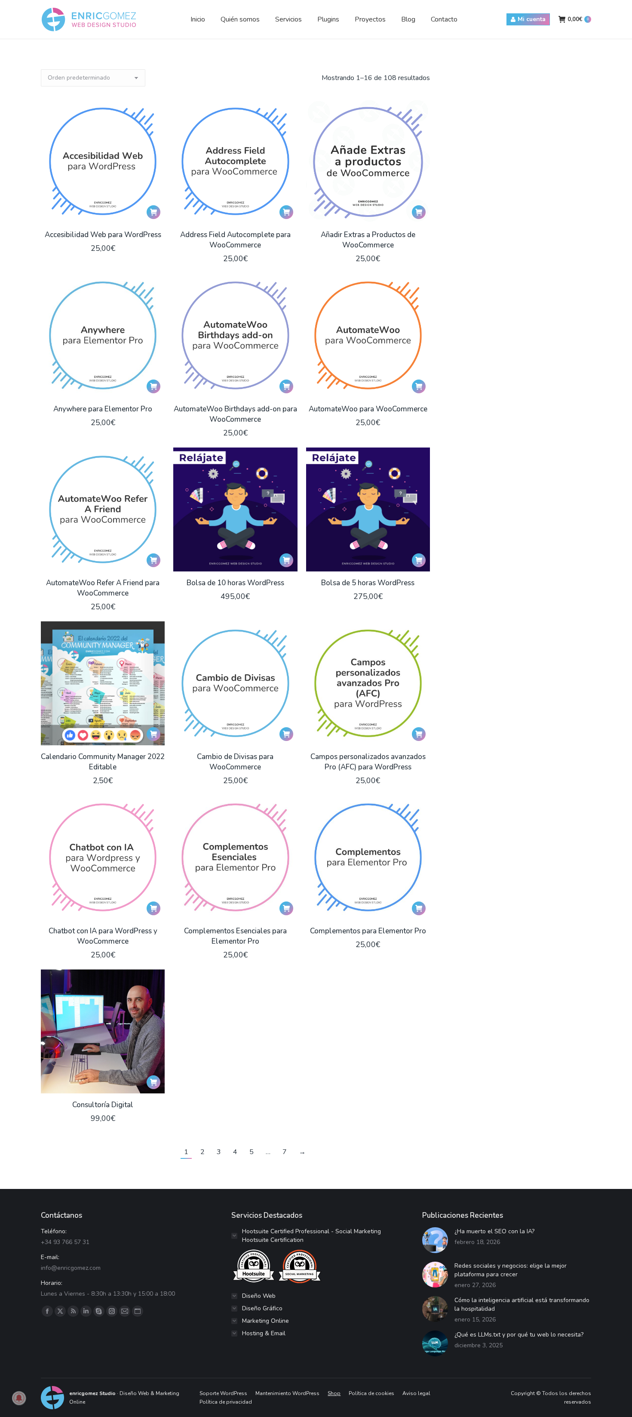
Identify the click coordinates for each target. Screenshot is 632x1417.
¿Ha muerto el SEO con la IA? (494, 1231)
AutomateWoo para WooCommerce (368, 409)
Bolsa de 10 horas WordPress (235, 583)
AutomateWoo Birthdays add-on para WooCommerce (235, 414)
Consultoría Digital (102, 1105)
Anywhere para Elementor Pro (102, 409)
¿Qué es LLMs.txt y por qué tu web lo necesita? (518, 1335)
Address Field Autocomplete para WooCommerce (235, 240)
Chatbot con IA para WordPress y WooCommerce (103, 936)
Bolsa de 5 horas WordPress (367, 583)
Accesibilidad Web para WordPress (103, 235)
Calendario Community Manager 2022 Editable (103, 762)
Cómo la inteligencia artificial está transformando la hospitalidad (521, 1304)
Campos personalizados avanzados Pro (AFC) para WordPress (368, 762)
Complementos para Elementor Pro (368, 931)
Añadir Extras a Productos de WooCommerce (368, 240)
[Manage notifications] (19, 1398)
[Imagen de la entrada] (435, 1240)
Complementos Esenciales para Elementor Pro (235, 936)
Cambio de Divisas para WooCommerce (235, 762)
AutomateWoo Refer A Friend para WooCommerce (103, 588)
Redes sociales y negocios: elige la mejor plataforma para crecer (510, 1270)
